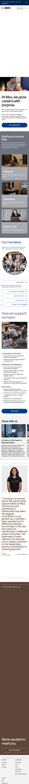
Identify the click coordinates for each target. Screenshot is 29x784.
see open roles (14, 125)
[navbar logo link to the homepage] (6, 8)
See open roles (14, 750)
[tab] (2, 575)
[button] (26, 3)
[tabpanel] (14, 519)
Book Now (20, 8)
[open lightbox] (14, 431)
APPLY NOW (14, 411)
